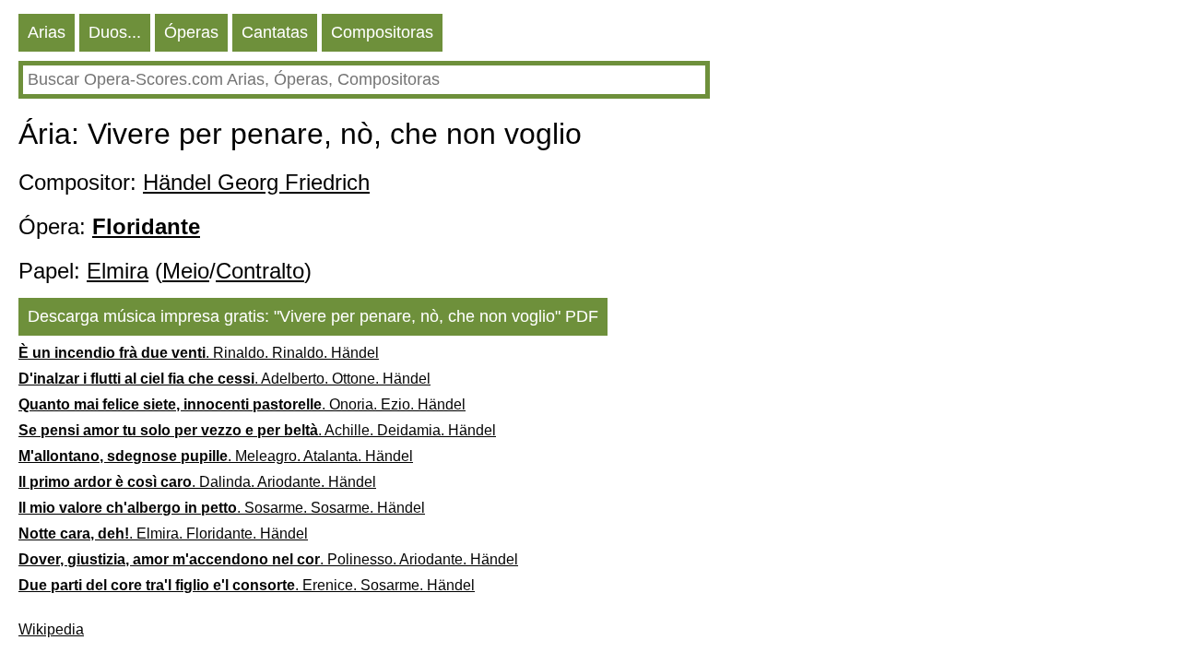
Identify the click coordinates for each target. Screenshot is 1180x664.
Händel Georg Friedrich (256, 182)
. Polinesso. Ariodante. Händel (268, 559)
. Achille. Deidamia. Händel (257, 430)
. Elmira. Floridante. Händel (163, 533)
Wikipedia (51, 629)
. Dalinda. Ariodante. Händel (197, 482)
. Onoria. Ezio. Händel (242, 404)
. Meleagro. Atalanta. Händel (215, 456)
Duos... (114, 32)
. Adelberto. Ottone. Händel (224, 378)
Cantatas (275, 32)
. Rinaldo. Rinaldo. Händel (198, 353)
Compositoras (382, 32)
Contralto (260, 270)
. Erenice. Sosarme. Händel (246, 585)
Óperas (191, 32)
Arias (46, 32)
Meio (185, 270)
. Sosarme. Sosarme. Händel (221, 508)
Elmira (117, 270)
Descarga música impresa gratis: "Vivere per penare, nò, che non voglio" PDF (313, 316)
